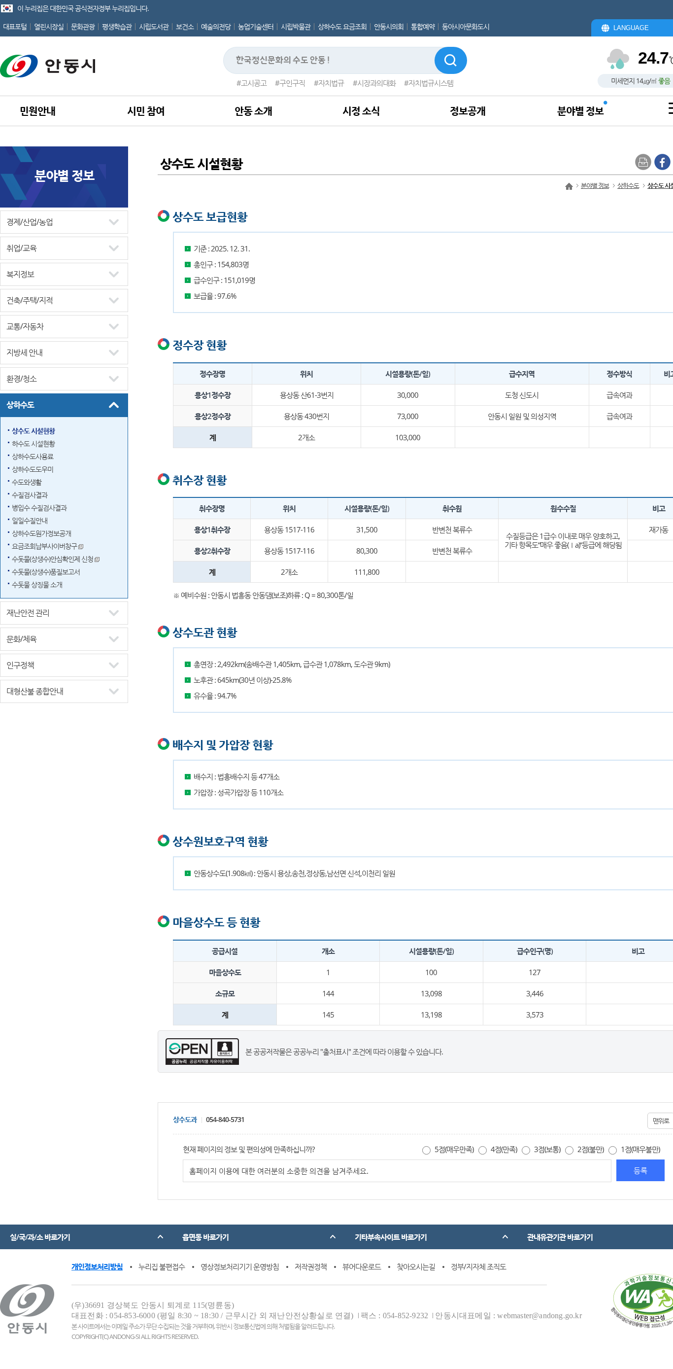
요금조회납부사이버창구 (45, 546)
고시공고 (254, 83)
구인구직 (292, 83)
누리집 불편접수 (161, 1266)
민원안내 (37, 110)
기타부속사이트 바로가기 (391, 1237)
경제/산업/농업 (29, 221)
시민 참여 (146, 110)
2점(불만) (590, 1149)
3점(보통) (547, 1149)
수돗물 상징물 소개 (37, 584)
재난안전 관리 (27, 612)
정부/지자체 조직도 (478, 1266)
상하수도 (20, 404)
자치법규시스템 (430, 83)
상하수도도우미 (32, 469)
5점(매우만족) (454, 1149)
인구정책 (20, 665)
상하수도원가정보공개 (41, 533)
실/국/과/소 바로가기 (40, 1237)
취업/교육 (21, 248)
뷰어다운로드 (361, 1266)
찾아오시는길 (416, 1266)
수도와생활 (26, 482)
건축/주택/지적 (29, 300)
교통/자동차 (24, 326)
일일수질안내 (29, 520)
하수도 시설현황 (33, 443)
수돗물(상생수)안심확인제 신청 (53, 558)
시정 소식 (361, 110)
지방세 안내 (24, 352)
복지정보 (20, 274)
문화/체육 (21, 638)
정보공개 (467, 110)
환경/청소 (21, 378)
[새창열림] (662, 161)
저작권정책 (311, 1266)
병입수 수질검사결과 (39, 507)
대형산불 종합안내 (34, 691)
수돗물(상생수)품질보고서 (46, 571)
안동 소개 (253, 110)
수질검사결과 (29, 494)
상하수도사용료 (32, 456)
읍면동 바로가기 (205, 1237)
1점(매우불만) (640, 1149)
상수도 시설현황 (33, 430)
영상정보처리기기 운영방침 (240, 1266)
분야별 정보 (580, 110)
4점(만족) (504, 1149)
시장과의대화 (376, 83)
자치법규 (331, 83)
